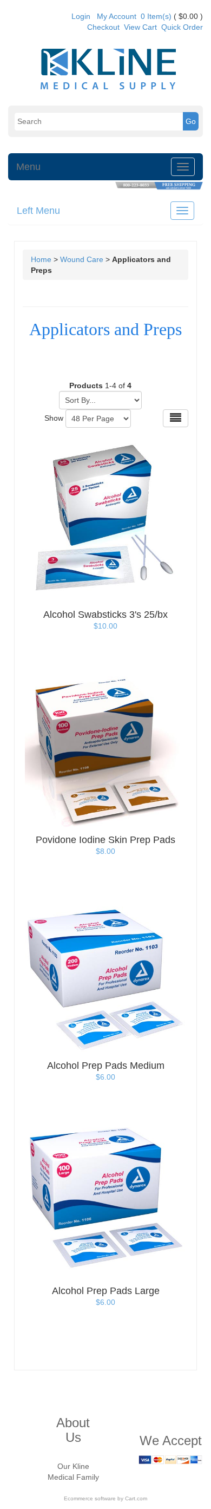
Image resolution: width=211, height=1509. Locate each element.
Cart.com (136, 1498)
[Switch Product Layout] (175, 418)
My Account (116, 16)
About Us (73, 1429)
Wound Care (81, 259)
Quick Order (182, 27)
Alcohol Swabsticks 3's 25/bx (105, 614)
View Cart (140, 27)
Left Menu (38, 210)
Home (41, 259)
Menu (28, 166)
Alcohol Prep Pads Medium (105, 1065)
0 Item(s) (156, 16)
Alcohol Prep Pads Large (106, 1290)
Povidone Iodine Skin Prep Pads (105, 839)
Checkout (103, 27)
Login (80, 16)
